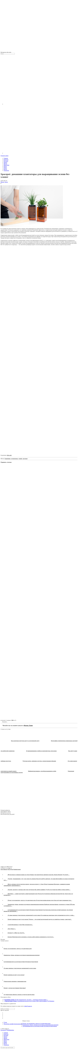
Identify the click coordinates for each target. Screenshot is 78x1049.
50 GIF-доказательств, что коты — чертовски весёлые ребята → (26, 999)
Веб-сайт (9, 455)
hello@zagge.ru (28, 1006)
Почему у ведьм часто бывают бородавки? (15, 988)
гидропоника (14, 458)
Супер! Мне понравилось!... (20, 924)
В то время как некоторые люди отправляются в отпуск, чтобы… (41, 915)
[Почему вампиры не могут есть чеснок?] (6, 973)
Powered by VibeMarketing (7, 1030)
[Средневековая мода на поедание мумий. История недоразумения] (6, 960)
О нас (5, 1022)
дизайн (20, 458)
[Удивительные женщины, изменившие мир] (6, 980)
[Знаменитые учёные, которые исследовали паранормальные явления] (6, 953)
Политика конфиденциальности (13, 1024)
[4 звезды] (39, 643)
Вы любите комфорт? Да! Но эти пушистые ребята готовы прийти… (39, 889)
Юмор (5, 167)
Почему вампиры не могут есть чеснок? (14, 974)
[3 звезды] (39, 592)
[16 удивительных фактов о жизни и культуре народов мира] (6, 993)
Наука (5, 166)
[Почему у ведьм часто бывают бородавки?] (6, 986)
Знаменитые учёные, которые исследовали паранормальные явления (21, 955)
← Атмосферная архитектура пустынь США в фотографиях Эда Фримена (29, 1001)
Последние (10, 869)
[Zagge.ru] (39, 51)
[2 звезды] (39, 541)
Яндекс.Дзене (28, 725)
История (6, 161)
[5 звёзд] (39, 694)
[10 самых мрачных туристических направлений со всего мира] (6, 967)
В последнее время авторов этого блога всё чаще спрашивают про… (40, 900)
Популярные (4, 869)
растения (25, 458)
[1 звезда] (39, 490)
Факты (5, 162)
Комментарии (17, 869)
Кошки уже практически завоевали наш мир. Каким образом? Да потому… (38, 874)
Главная (6, 158)
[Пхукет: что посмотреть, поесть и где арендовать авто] (6, 947)
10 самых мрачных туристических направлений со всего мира (20, 968)
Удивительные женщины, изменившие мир (15, 981)
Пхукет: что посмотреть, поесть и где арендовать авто (18, 948)
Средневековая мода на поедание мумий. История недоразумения (21, 961)
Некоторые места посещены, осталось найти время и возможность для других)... (31, 937)
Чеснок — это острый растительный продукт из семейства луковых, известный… (40, 919)
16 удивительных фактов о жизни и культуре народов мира (19, 994)
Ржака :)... (12, 928)
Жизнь (5, 163)
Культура (6, 159)
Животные (6, 165)
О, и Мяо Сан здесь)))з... (16, 932)
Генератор (6, 170)
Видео (5, 169)
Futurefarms (7, 458)
